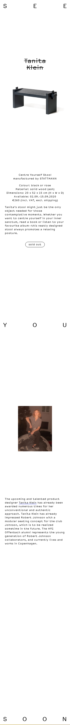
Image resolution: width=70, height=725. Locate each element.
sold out (35, 244)
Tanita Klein (28, 502)
